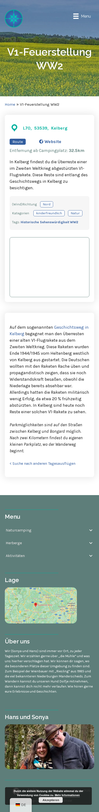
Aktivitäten (15, 555)
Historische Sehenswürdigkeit (45, 222)
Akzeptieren (51, 800)
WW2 (74, 222)
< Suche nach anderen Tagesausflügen (42, 463)
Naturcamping (18, 530)
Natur (75, 213)
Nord (46, 204)
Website (52, 141)
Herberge (14, 543)
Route (17, 141)
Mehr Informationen (67, 795)
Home (10, 104)
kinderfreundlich (49, 213)
